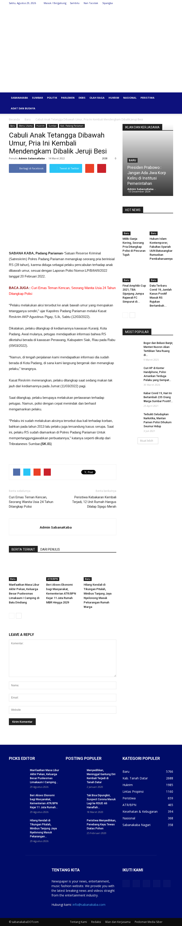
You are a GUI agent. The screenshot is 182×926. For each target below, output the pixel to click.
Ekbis (82, 97)
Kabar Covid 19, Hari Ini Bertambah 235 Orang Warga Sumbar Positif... (158, 397)
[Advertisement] (91, 59)
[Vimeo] (155, 3)
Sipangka (107, 3)
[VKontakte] (162, 3)
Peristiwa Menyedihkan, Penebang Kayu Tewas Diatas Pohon (101, 824)
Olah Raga (97, 97)
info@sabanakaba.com (89, 904)
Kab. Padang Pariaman (71, 125)
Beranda (14, 119)
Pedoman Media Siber (148, 922)
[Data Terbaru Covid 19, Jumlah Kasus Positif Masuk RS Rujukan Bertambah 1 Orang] (161, 274)
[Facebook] (140, 3)
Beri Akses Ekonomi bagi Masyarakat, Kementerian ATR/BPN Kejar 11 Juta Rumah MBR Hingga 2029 (61, 593)
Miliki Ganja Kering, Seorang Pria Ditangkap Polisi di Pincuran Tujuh (134, 246)
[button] (167, 98)
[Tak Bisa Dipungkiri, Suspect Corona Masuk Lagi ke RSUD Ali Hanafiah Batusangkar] (74, 799)
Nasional (129, 97)
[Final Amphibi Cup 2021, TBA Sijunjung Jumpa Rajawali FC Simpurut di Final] (134, 274)
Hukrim (114, 97)
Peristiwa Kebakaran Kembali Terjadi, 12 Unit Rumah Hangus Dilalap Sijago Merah (94, 502)
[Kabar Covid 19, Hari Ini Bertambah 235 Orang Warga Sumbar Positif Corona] (131, 397)
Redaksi (96, 922)
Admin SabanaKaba (32, 158)
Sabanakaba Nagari (136, 825)
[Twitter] (147, 3)
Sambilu (74, 3)
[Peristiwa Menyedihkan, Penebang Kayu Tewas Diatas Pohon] (74, 824)
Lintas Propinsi (133, 791)
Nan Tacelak (91, 3)
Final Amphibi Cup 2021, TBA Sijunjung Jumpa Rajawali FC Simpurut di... (134, 293)
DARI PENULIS (50, 549)
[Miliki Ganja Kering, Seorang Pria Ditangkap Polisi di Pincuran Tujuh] (134, 227)
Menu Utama (26, 125)
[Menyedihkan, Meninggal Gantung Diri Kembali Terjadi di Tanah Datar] (74, 774)
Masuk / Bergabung (55, 3)
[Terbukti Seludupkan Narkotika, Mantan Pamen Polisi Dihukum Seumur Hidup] (131, 418)
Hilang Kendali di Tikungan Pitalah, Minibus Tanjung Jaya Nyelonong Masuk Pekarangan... (43, 828)
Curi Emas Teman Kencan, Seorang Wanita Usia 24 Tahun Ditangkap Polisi (31, 502)
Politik (52, 97)
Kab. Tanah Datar (135, 778)
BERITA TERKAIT (23, 549)
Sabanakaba (19, 97)
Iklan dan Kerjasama (118, 922)
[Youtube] (169, 3)
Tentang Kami (78, 922)
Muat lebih (146, 441)
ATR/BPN (52, 579)
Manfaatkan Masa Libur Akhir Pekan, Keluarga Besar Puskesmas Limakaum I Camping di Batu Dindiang (24, 593)
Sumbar (37, 97)
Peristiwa (147, 97)
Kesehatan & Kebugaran (140, 811)
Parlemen (68, 97)
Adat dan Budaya (23, 108)
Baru (28, 119)
